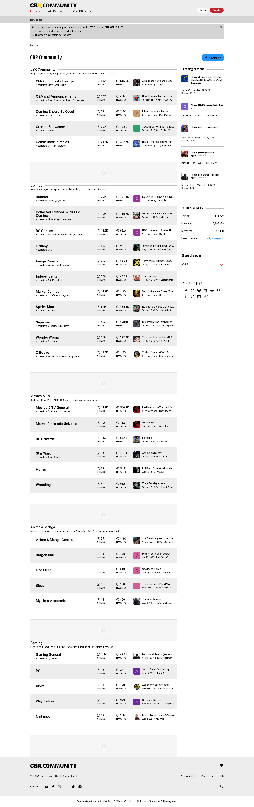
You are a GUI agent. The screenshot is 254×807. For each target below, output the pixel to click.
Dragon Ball (45, 555)
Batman (42, 197)
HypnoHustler (167, 310)
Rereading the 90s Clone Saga (158, 306)
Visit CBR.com (82, 11)
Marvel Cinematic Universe (57, 424)
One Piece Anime (151, 569)
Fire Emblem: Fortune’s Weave (158, 715)
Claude (162, 200)
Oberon (162, 295)
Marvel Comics (47, 292)
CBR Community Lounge (55, 81)
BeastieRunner (168, 487)
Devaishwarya (166, 356)
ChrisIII (164, 456)
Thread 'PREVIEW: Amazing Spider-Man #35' (207, 106)
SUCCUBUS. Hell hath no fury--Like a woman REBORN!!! (172, 126)
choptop (160, 472)
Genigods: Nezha (151, 700)
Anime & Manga (42, 527)
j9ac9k (164, 441)
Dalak (160, 84)
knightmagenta (215, 238)
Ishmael (164, 217)
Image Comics (47, 261)
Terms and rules (188, 776)
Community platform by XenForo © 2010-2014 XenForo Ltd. (105, 801)
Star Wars (43, 453)
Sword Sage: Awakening (155, 669)
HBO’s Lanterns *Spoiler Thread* (160, 230)
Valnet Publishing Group (165, 801)
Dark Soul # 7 (162, 557)
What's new (55, 11)
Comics (36, 185)
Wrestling (43, 485)
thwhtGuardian (164, 249)
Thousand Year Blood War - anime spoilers (165, 584)
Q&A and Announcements (56, 96)
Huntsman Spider (164, 603)
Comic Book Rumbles (52, 142)
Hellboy (42, 246)
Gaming (36, 643)
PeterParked (165, 115)
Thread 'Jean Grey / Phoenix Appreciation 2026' (202, 154)
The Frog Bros (167, 325)
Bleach (41, 585)
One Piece (44, 570)
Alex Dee (165, 264)
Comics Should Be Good (55, 112)
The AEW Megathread (154, 483)
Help (79, 31)
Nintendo (43, 716)
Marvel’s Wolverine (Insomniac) (159, 654)
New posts (36, 19)
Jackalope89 (170, 542)
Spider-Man (45, 307)
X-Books (42, 353)
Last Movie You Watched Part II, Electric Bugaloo (168, 407)
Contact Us (68, 776)
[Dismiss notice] (220, 27)
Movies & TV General (52, 407)
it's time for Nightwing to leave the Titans (164, 196)
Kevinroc (160, 719)
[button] (63, 11)
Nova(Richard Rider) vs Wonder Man (161, 141)
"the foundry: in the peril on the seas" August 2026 (169, 245)
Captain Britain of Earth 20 (173, 280)
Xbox (40, 686)
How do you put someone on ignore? (162, 96)
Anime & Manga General (55, 540)
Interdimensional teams (155, 111)
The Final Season (151, 599)
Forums (35, 11)
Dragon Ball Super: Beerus (156, 553)
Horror (41, 470)
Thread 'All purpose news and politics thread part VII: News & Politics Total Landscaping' (206, 80)
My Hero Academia (51, 601)
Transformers (149, 276)
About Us (53, 776)
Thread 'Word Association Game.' (205, 127)
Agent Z (160, 673)
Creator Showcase (50, 127)
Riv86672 (167, 100)
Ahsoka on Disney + (152, 453)
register (47, 35)
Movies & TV (40, 396)
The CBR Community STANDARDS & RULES (104, 27)
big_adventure (164, 145)
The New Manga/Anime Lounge (159, 538)
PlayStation (45, 701)
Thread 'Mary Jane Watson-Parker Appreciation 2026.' (205, 176)
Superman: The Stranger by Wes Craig (163, 321)
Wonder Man (149, 422)
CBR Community (42, 69)
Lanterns (147, 437)
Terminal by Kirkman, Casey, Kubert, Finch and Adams (171, 260)
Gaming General (48, 655)
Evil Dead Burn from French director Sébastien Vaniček (171, 468)
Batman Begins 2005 (174, 658)
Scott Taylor (165, 411)
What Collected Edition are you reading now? (166, 213)
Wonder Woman (48, 337)
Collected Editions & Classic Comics (58, 214)
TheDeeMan (166, 130)
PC (38, 671)
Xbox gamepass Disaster (155, 684)
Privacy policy (207, 776)
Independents (47, 276)
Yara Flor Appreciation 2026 (157, 337)
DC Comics (44, 231)
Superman (44, 322)
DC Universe (45, 439)
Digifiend (165, 341)
